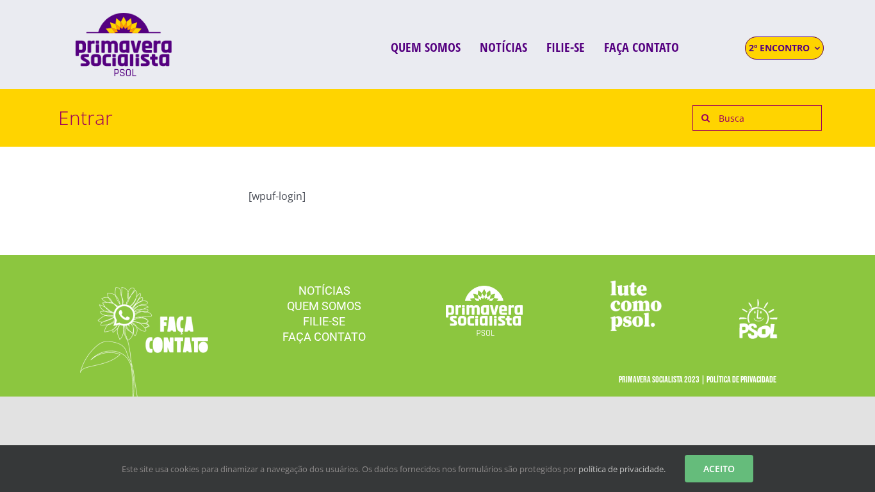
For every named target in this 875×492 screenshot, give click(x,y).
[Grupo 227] (636, 286)
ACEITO (719, 469)
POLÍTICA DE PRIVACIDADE (741, 379)
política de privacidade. (622, 469)
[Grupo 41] (758, 304)
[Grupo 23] (124, 18)
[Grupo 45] (144, 292)
